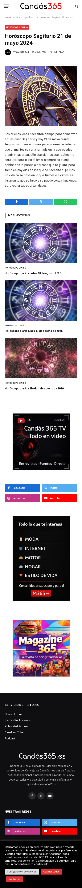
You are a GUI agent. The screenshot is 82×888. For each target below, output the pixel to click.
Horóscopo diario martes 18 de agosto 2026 (33, 273)
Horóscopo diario (17, 27)
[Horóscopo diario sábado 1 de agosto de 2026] (41, 358)
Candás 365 (22, 52)
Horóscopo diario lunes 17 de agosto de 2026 (34, 330)
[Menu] (6, 6)
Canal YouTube (14, 732)
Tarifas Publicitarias (17, 720)
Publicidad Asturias (17, 726)
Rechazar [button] (14, 879)
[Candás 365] (41, 6)
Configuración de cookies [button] (21, 871)
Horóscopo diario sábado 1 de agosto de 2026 (34, 388)
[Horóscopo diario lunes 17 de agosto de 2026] (41, 300)
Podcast (10, 738)
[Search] (76, 6)
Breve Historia (13, 714)
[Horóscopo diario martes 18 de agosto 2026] (41, 243)
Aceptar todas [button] (51, 871)
